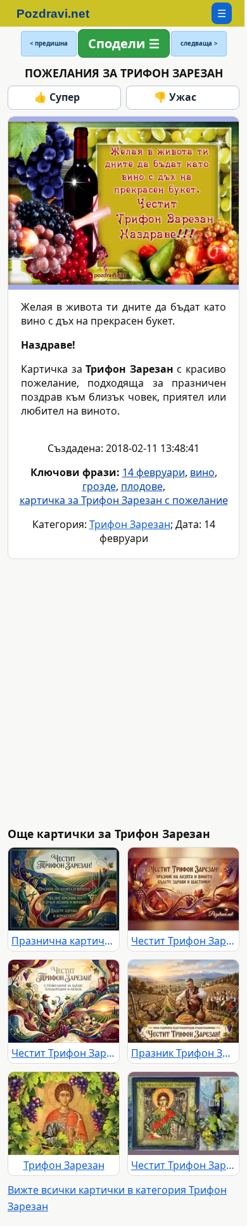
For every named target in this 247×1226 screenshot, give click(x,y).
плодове (142, 486)
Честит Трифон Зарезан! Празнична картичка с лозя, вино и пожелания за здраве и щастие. (183, 941)
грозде (99, 486)
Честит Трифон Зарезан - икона (183, 1165)
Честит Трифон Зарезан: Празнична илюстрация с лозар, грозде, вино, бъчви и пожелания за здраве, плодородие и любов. (63, 1053)
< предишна (49, 43)
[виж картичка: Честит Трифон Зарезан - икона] (183, 1113)
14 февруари (153, 472)
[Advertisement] (123, 692)
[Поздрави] (59, 13)
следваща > (198, 43)
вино (202, 472)
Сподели (116, 43)
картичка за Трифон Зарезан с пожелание (124, 500)
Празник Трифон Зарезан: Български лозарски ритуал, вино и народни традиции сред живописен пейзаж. (183, 1053)
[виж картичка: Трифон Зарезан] (63, 1113)
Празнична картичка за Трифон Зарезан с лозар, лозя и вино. (63, 941)
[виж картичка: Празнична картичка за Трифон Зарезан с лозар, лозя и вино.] (63, 889)
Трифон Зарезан (129, 524)
